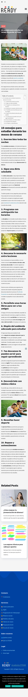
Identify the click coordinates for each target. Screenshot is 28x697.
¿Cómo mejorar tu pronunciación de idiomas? (13, 511)
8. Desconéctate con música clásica (12, 120)
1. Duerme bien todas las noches (12, 101)
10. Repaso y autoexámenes (12, 123)
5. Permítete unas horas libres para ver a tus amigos (13, 110)
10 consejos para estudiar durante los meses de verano (12, 99)
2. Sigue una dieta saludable (11, 103)
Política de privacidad (17, 686)
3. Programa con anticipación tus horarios (12, 105)
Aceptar (8, 686)
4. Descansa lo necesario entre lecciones (13, 108)
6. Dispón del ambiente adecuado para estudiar (13, 114)
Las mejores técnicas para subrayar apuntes (13, 545)
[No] (26, 349)
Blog (3, 26)
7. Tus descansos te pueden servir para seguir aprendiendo (13, 117)
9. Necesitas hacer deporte (10, 121)
